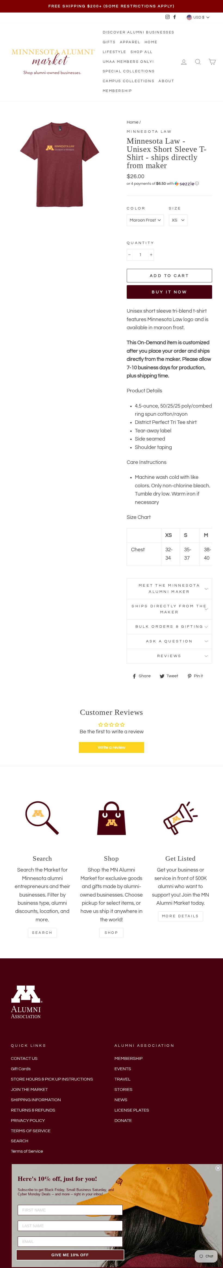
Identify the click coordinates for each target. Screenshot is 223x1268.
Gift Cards (21, 1069)
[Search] (42, 818)
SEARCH (19, 1141)
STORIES (123, 1089)
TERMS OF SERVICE (31, 1131)
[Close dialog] (218, 1168)
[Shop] (111, 818)
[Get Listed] (180, 818)
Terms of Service (27, 1151)
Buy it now (169, 292)
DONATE (123, 1120)
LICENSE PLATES (131, 1110)
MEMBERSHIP (128, 1058)
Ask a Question (169, 641)
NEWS (120, 1100)
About (166, 81)
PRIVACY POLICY (28, 1120)
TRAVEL (122, 1079)
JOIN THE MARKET (29, 1089)
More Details (180, 916)
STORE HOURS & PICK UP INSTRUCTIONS (52, 1079)
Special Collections (129, 71)
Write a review (111, 747)
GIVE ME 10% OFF (70, 1255)
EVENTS (122, 1069)
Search (42, 933)
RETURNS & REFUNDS (33, 1110)
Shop (112, 933)
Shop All (142, 52)
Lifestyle (114, 52)
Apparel (130, 42)
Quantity (140, 243)
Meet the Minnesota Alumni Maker (169, 588)
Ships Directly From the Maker (169, 609)
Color (136, 208)
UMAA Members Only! (128, 62)
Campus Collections (129, 81)
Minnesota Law (149, 132)
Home (151, 42)
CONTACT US (24, 1058)
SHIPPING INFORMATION (36, 1100)
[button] (169, 183)
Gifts (109, 42)
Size (175, 208)
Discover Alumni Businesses (139, 32)
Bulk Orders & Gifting (169, 626)
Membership (117, 91)
